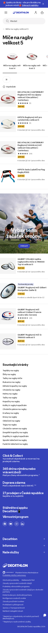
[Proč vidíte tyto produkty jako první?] (4, 86)
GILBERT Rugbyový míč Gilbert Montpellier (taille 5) (32, 288)
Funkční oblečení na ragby (15, 444)
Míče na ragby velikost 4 (12, 66)
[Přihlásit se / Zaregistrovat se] (36, 12)
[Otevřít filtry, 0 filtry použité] (6, 79)
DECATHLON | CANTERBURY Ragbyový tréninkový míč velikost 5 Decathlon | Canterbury (31, 146)
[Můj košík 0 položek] (42, 12)
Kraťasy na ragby (11, 413)
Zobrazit (24, 246)
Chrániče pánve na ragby (15, 409)
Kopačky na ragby (11, 401)
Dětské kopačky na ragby (15, 386)
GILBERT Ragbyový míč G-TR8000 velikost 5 (30, 336)
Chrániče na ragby (11, 390)
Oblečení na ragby (11, 421)
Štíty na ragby (9, 374)
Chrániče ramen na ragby (15, 428)
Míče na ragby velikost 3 (32, 66)
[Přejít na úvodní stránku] (21, 12)
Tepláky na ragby (11, 370)
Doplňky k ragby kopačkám (16, 436)
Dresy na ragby (10, 417)
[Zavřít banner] (43, 4)
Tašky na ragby (10, 397)
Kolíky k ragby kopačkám (15, 405)
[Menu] (6, 12)
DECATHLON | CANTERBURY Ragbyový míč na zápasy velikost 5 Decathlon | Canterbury (31, 96)
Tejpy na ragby (10, 425)
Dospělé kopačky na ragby (15, 432)
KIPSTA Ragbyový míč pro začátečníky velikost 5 (30, 118)
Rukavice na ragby (11, 382)
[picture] (8, 99)
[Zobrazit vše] (4, 29)
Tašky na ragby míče (12, 378)
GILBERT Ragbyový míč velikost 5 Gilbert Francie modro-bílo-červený (29, 312)
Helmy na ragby (10, 394)
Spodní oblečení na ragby (15, 440)
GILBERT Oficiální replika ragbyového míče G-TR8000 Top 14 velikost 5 (31, 262)
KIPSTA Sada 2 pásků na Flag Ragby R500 (31, 170)
